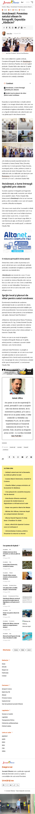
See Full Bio (16, 436)
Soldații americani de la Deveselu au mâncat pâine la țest (11, 553)
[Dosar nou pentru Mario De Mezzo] (27, 613)
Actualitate (5, 549)
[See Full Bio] (22, 435)
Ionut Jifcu (9, 33)
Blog (8, 7)
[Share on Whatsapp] (12, 27)
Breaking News (12, 585)
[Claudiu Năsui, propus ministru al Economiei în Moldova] (27, 576)
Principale (23, 9)
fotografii (26, 447)
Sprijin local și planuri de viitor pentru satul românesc (15, 94)
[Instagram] (7, 785)
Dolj (10, 562)
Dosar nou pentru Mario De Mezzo (17, 507)
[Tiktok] (14, 785)
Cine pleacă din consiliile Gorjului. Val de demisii (10, 588)
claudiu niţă (12, 447)
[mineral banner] (17, 371)
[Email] (15, 27)
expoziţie (19, 447)
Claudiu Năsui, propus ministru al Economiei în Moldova (10, 577)
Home (4, 7)
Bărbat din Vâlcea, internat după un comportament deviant (11, 625)
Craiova (16, 650)
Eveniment (11, 621)
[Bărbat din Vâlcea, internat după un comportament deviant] (27, 624)
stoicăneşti (5, 449)
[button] (22, 2)
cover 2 (29, 650)
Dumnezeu (6, 176)
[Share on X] (9, 27)
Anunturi (5, 596)
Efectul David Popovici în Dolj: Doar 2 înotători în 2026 (11, 637)
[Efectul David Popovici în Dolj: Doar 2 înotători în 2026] (27, 636)
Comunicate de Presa (13, 596)
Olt (10, 9)
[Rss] (17, 785)
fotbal (22, 650)
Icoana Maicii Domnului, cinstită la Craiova (10, 565)
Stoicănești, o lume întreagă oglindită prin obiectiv (14, 89)
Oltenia (16, 9)
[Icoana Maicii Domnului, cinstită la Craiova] (27, 565)
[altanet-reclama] (17, 241)
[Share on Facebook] (6, 27)
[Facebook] (3, 785)
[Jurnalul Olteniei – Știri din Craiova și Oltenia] (11, 2)
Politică (11, 572)
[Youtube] (10, 785)
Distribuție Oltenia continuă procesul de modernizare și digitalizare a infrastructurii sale (16, 500)
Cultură (5, 9)
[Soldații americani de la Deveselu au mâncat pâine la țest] (27, 552)
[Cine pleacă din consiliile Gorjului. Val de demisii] (27, 588)
